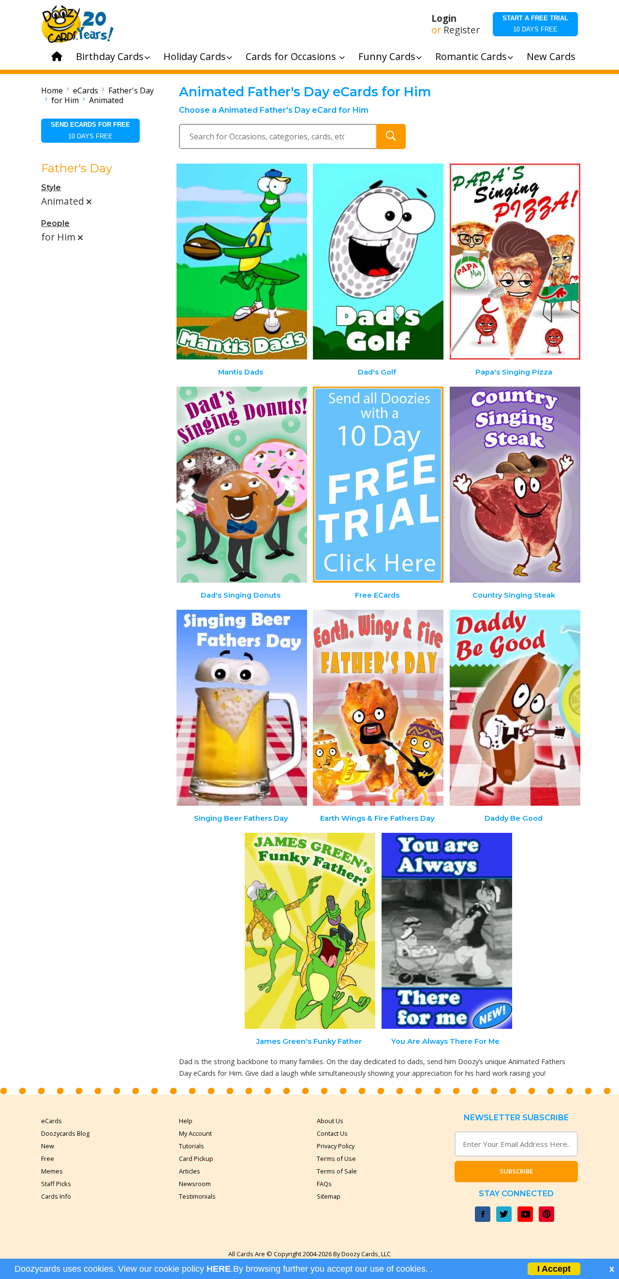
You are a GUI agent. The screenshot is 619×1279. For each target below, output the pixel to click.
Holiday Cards (194, 56)
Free (47, 1158)
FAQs (324, 1184)
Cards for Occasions (292, 56)
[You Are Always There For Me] (447, 931)
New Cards (551, 56)
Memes (52, 1171)
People (55, 223)
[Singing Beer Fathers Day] (242, 708)
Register (461, 30)
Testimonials (197, 1196)
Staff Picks (56, 1184)
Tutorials (191, 1146)
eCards (85, 90)
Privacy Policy (335, 1146)
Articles (189, 1171)
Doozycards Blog (65, 1133)
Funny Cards (386, 56)
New (47, 1146)
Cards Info (56, 1196)
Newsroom (195, 1184)
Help (185, 1121)
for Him (65, 100)
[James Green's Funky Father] (310, 931)
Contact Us (332, 1133)
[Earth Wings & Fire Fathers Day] (378, 708)
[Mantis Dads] (242, 262)
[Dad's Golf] (378, 262)
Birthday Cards (110, 56)
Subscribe (516, 1171)
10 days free (535, 24)
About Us (330, 1121)
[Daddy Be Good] (515, 708)
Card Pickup (196, 1158)
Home (52, 90)
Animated (106, 100)
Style (51, 187)
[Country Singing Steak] (515, 485)
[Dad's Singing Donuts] (242, 485)
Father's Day (131, 90)
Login (444, 18)
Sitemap (328, 1196)
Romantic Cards (471, 56)
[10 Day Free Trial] (378, 485)
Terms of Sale (337, 1171)
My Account (195, 1133)
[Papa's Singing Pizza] (515, 262)
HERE (218, 1269)
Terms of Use (336, 1158)
